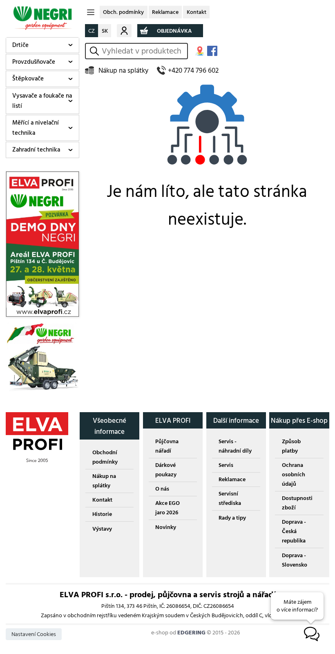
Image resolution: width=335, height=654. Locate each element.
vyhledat (95, 51)
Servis (226, 465)
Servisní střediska (230, 498)
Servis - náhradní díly (235, 446)
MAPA (199, 51)
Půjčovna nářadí (167, 446)
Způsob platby (291, 446)
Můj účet (124, 30)
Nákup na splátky (123, 70)
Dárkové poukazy (165, 469)
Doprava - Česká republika (294, 531)
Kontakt (196, 12)
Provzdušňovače (33, 62)
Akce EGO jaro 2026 (167, 507)
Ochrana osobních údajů (293, 474)
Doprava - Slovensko (294, 560)
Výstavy (102, 528)
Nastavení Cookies (33, 634)
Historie (102, 514)
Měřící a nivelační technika (35, 128)
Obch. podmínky (123, 12)
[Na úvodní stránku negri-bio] (42, 18)
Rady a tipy (232, 517)
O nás (162, 488)
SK (105, 31)
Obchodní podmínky (105, 457)
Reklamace (165, 12)
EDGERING (191, 632)
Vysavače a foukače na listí (42, 101)
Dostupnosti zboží (297, 502)
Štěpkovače (28, 79)
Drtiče (20, 45)
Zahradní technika (36, 150)
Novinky (165, 527)
